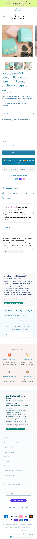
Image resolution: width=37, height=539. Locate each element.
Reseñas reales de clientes (13, 484)
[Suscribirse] (30, 334)
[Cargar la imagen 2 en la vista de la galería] (18, 66)
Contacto (7, 461)
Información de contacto (19, 534)
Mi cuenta (7, 456)
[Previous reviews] (3, 213)
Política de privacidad (12, 527)
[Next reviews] (33, 213)
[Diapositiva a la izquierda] (2, 66)
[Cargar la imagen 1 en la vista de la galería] (9, 66)
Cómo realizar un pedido (13, 470)
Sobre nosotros (9, 475)
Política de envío (15, 530)
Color (3, 109)
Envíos (6, 466)
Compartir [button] (7, 227)
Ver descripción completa (13, 252)
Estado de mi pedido (11, 443)
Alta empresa (9, 452)
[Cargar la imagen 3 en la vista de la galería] (28, 66)
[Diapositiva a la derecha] (34, 66)
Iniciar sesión (8, 447)
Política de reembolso (27, 524)
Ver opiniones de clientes (13, 303)
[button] (4, 16)
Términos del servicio (27, 527)
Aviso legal (25, 530)
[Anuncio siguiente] (33, 3)
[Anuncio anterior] (4, 3)
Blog (5, 480)
